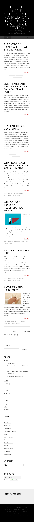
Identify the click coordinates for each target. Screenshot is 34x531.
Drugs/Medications (8, 442)
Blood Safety (7, 425)
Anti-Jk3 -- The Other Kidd (16, 252)
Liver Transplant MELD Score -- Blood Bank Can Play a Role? (16, 87)
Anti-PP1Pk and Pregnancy (13, 288)
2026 (7, 360)
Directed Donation (8, 437)
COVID (5, 434)
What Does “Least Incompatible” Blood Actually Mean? (16, 165)
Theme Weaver (17, 515)
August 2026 (10, 363)
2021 (7, 393)
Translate (15, 479)
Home (14, 331)
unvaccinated (7, 454)
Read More (26, 72)
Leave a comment (17, 76)
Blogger (17, 513)
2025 (7, 380)
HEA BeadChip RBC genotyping (14, 127)
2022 (7, 390)
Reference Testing (8, 448)
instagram (6, 404)
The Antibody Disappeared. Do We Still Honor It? (16, 47)
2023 (7, 387)
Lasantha (20, 517)
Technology (12, 153)
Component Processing (10, 431)
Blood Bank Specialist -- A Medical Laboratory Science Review (17, 17)
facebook (6, 409)
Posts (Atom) (14, 335)
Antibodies (12, 74)
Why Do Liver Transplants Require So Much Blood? (14, 206)
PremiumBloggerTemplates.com (17, 519)
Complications (13, 117)
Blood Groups (19, 74)
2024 (7, 384)
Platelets (6, 445)
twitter (5, 406)
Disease (11, 241)
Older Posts (27, 331)
